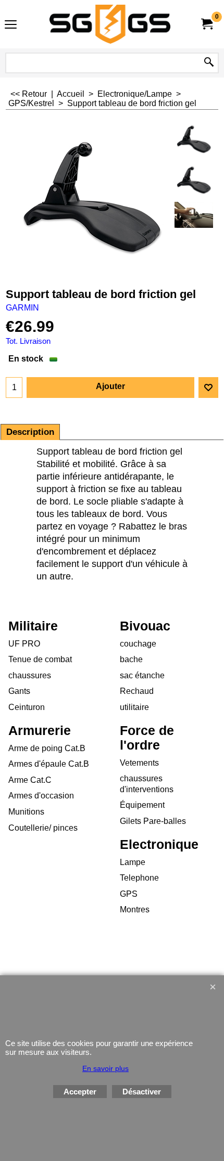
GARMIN (22, 307)
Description (30, 432)
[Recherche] (209, 63)
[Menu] (11, 25)
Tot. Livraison (28, 341)
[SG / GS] (109, 24)
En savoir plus (105, 1068)
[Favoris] (208, 387)
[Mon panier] (206, 24)
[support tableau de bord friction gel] (194, 214)
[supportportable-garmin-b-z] (194, 180)
